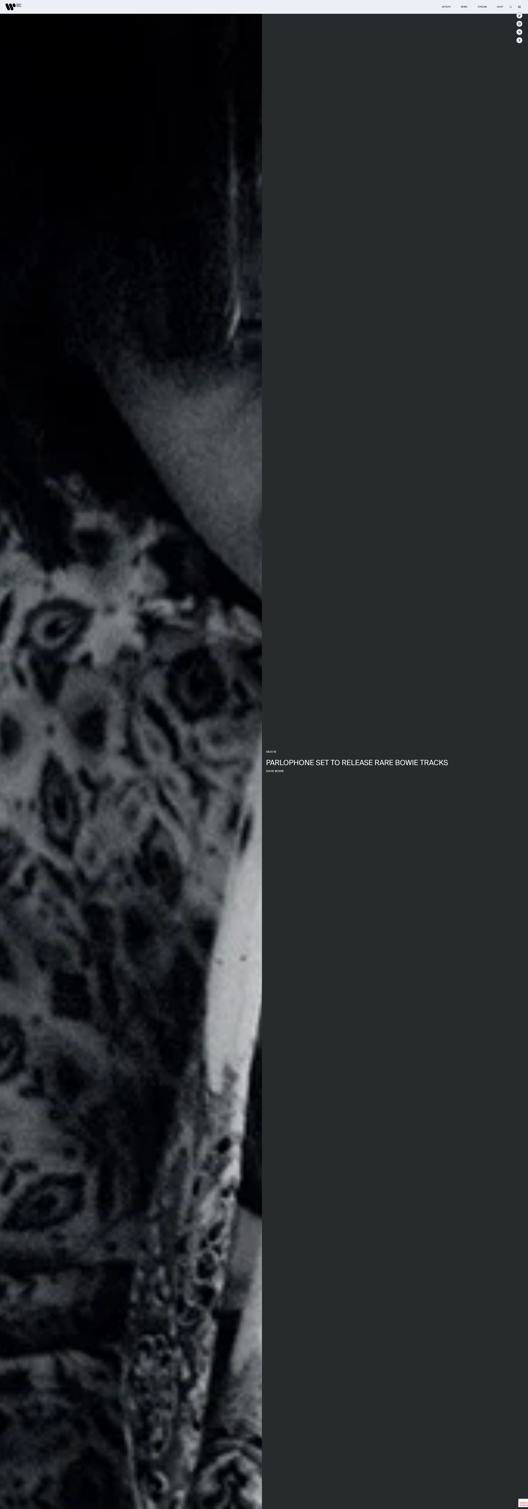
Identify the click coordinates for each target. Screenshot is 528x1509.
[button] (510, 7)
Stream (482, 6)
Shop (500, 6)
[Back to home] (14, 7)
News (464, 6)
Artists (446, 6)
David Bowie (275, 771)
